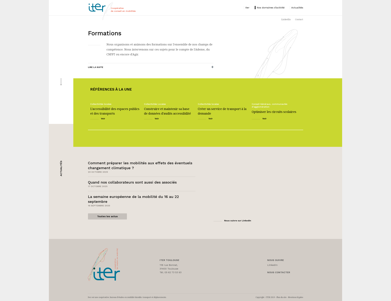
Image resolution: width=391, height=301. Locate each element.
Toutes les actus (107, 216)
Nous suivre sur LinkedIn (237, 220)
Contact (299, 19)
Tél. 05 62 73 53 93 (170, 272)
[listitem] (246, 7)
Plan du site (281, 297)
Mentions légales (295, 297)
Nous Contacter (278, 272)
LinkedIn (286, 19)
